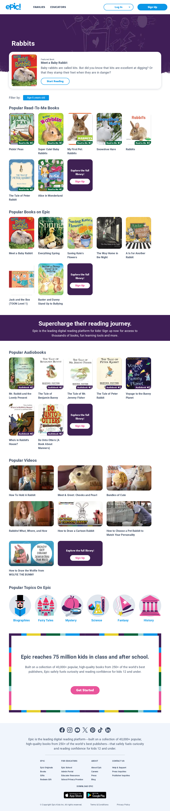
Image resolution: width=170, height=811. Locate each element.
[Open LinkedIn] (108, 730)
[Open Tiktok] (100, 730)
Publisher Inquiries (121, 775)
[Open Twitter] (85, 730)
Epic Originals (46, 767)
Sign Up (152, 7)
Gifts (42, 775)
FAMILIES (39, 7)
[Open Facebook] (62, 730)
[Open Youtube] (77, 730)
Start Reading (55, 81)
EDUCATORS (58, 7)
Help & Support (119, 767)
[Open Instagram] (69, 730)
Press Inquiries (119, 771)
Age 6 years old (36, 97)
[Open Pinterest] (92, 730)
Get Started (85, 690)
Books (43, 771)
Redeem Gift (45, 779)
